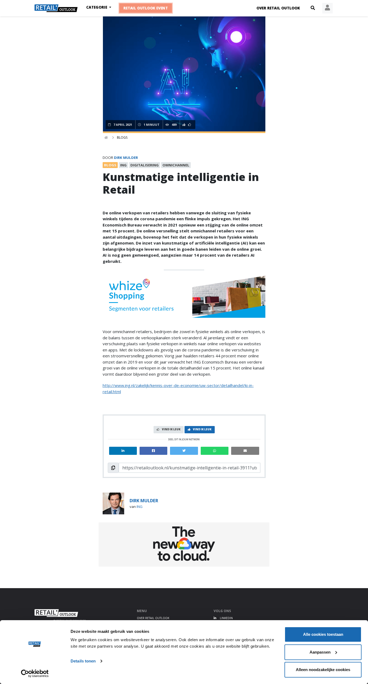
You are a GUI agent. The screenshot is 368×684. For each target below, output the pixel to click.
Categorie (97, 7)
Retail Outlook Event (146, 8)
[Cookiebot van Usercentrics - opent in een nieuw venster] (34, 673)
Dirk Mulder (126, 157)
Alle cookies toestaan (323, 634)
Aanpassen (320, 652)
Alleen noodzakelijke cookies (323, 669)
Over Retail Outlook (278, 8)
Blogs (122, 137)
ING (140, 506)
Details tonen (83, 661)
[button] (312, 8)
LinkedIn (226, 618)
